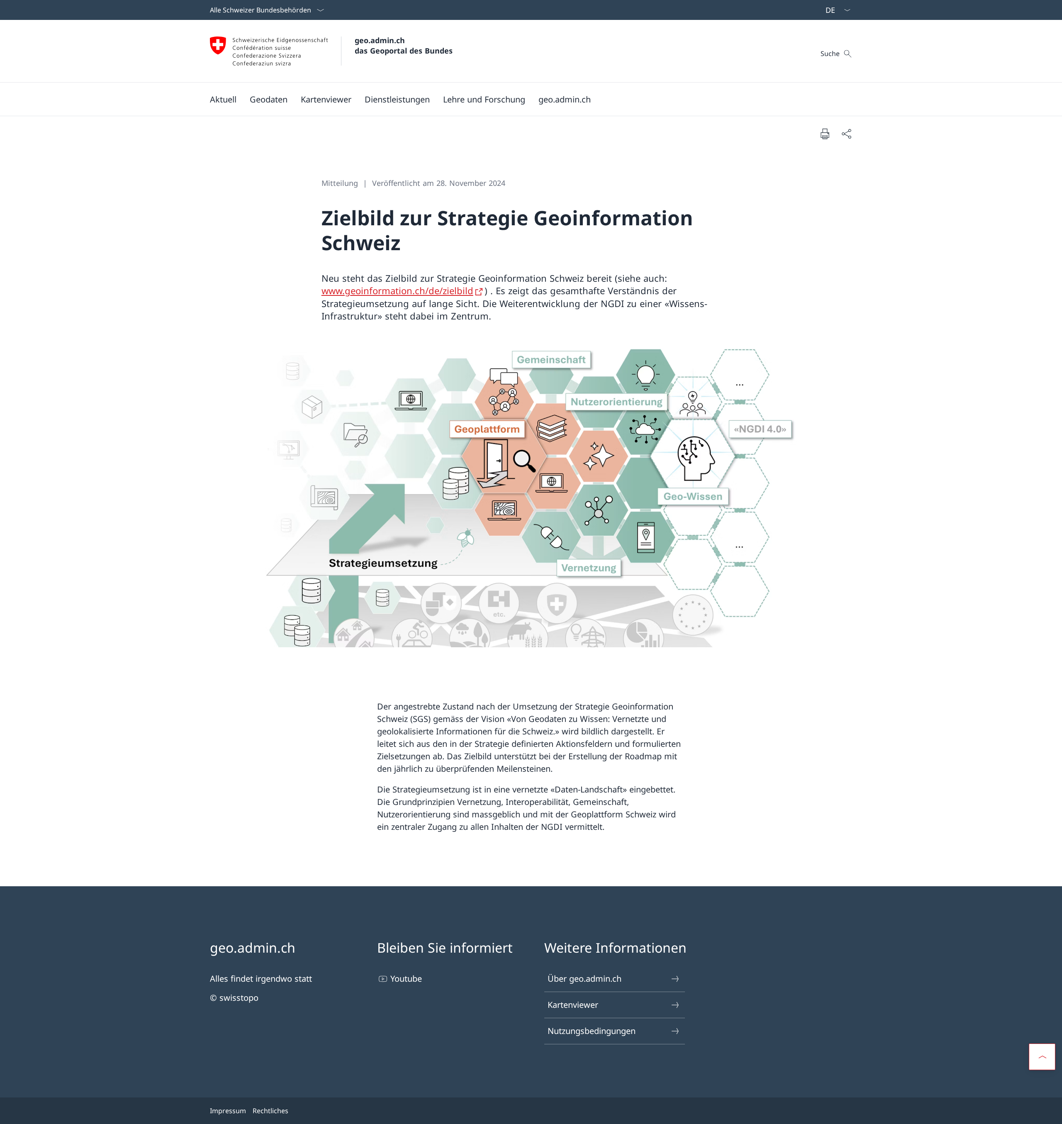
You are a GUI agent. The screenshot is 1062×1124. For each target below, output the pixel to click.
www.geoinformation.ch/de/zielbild (397, 290)
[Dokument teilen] (846, 133)
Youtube (406, 978)
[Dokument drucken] (824, 133)
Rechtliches (270, 1110)
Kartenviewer (573, 1004)
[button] (223, 99)
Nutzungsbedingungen (592, 1030)
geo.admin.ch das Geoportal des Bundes (404, 45)
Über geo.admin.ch (584, 978)
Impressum (228, 1110)
